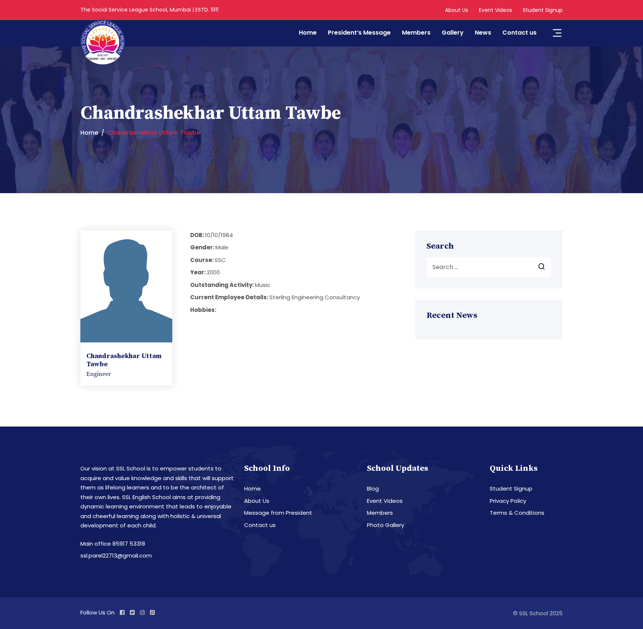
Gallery (453, 32)
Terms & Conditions (517, 513)
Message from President (278, 513)
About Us (456, 10)
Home (308, 32)
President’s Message (359, 32)
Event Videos (495, 10)
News (483, 32)
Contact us (519, 32)
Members (416, 32)
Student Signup (543, 10)
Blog (373, 488)
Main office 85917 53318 (112, 543)
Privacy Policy (508, 501)
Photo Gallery (385, 525)
